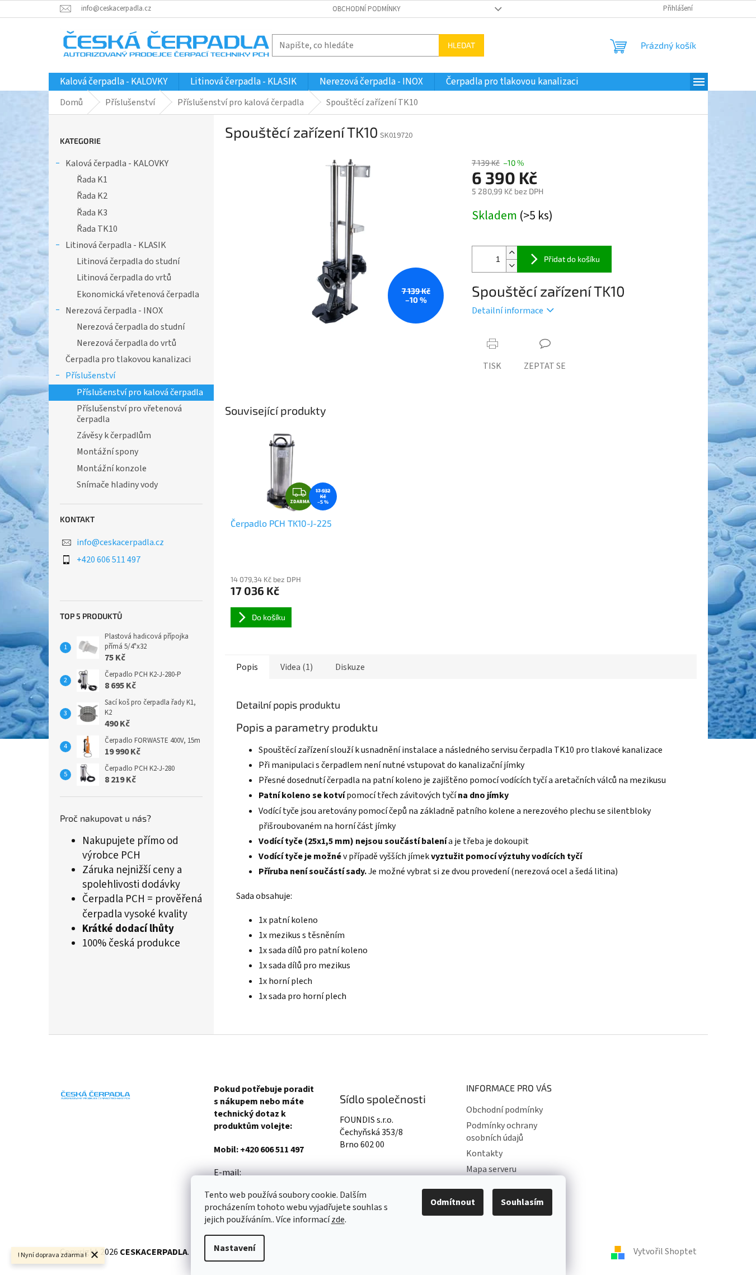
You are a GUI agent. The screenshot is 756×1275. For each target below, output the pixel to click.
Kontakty (484, 1153)
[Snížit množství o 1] (511, 265)
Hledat (461, 45)
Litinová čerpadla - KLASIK (115, 245)
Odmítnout (452, 1202)
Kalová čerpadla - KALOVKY (116, 163)
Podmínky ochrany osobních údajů (501, 1131)
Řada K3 (92, 213)
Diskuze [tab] (350, 667)
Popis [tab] (247, 667)
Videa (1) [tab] (296, 667)
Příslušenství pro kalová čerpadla (140, 392)
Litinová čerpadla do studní (128, 261)
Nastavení (234, 1248)
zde (338, 1219)
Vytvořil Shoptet (665, 1251)
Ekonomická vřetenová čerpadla (138, 294)
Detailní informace (507, 310)
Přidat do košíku (572, 259)
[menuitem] (114, 82)
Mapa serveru (491, 1169)
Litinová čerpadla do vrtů (124, 277)
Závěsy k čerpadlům (114, 435)
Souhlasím (522, 1202)
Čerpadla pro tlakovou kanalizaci (128, 359)
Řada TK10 (97, 229)
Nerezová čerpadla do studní (131, 327)
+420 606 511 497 (108, 560)
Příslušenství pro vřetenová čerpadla (129, 413)
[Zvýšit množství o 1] (511, 252)
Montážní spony (107, 452)
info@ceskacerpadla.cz (120, 542)
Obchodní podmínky (366, 9)
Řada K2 (92, 196)
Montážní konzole (112, 468)
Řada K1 (92, 180)
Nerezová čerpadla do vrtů (126, 343)
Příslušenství (90, 375)
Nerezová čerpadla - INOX (114, 310)
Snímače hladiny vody (117, 485)
